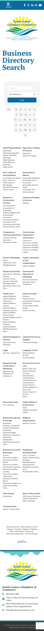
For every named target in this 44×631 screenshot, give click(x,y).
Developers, (7, 423)
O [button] (34, 120)
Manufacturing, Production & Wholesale (9, 366)
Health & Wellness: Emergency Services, (10, 309)
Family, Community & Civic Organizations (31, 260)
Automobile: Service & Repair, (30, 186)
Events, (5, 260)
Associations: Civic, (9, 222)
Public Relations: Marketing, (9, 163)
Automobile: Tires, (29, 190)
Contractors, (27, 240)
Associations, (7, 217)
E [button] (34, 109)
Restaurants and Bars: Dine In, (10, 480)
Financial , (6, 276)
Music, (5, 180)
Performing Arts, (8, 183)
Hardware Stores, (29, 299)
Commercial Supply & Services (31, 198)
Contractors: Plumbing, (31, 247)
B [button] (20, 109)
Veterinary (10, 405)
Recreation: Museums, (11, 187)
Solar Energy (8, 493)
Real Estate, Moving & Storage (11, 419)
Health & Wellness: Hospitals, (9, 323)
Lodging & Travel (30, 350)
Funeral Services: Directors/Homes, (29, 384)
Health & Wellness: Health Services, (12, 318)
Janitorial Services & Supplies (31, 338)
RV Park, (26, 355)
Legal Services (15, 353)
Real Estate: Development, (8, 438)
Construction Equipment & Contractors (28, 235)
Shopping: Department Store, (31, 468)
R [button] (25, 125)
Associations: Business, (11, 220)
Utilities (25, 412)
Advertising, (7, 151)
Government (27, 284)
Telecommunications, (30, 410)
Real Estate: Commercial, (11, 435)
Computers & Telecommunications (12, 233)
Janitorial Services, (9, 342)
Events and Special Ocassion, (29, 372)
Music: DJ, (11, 180)
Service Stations (28, 192)
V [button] (20, 130)
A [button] (16, 109)
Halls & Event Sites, (9, 263)
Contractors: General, (30, 243)
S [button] (29, 125)
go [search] (23, 100)
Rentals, (25, 458)
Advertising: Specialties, (11, 153)
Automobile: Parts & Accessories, (30, 181)
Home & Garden (30, 293)
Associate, (26, 280)
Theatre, (6, 190)
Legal (5, 350)
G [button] (21, 114)
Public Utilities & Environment (30, 403)
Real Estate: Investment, (11, 442)
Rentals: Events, (34, 458)
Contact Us (29, 531)
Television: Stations (10, 242)
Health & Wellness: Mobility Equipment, (10, 328)
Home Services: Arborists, (32, 301)
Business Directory (13, 527)
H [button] (26, 114)
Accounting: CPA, (9, 206)
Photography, (7, 185)
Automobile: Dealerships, (31, 178)
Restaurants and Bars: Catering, (10, 470)
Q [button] (21, 125)
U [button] (16, 130)
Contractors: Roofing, (30, 250)
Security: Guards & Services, (29, 393)
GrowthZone (30, 627)
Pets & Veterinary (10, 402)
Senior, (25, 408)
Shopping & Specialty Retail (29, 450)
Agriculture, (27, 153)
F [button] (16, 114)
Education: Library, (29, 282)
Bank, (5, 274)
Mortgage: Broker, (9, 283)
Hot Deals (17, 529)
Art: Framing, (7, 178)
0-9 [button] (8, 109)
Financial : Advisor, (9, 279)
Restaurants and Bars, (10, 458)
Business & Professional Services (8, 200)
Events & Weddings (11, 257)
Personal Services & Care (31, 364)
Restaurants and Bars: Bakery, (10, 461)
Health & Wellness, (9, 296)
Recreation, (37, 496)
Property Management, (11, 428)
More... (12, 190)
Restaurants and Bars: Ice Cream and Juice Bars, (12, 484)
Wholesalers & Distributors (8, 375)
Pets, (5, 405)
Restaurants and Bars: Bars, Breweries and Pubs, (12, 466)
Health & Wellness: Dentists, (9, 304)
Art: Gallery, (16, 178)
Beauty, (25, 369)
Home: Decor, (27, 303)
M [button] (25, 120)
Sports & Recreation (31, 493)
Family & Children (29, 266)
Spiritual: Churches (29, 423)
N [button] (30, 120)
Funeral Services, (28, 376)
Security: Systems (29, 310)
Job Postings (19, 531)
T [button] (34, 125)
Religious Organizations (29, 419)
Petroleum (6, 345)
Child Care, (32, 369)
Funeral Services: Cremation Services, (30, 379)
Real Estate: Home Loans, (12, 286)
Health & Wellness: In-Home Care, (30, 388)
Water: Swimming (29, 501)
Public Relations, (9, 160)
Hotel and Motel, (28, 353)
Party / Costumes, (29, 455)
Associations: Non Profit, (11, 224)
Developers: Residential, (11, 426)
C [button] (25, 109)
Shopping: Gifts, (28, 472)
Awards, (6, 155)
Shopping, (26, 460)
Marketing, (13, 155)
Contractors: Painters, (30, 245)
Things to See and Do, (30, 498)
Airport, (5, 509)
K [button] (15, 120)
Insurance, (6, 281)
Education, (34, 280)
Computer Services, (10, 238)
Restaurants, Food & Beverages (12, 450)
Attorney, (6, 353)
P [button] (16, 125)
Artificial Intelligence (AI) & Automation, (11, 214)
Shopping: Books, (29, 465)
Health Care (8, 293)
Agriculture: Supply (29, 156)
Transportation (10, 506)
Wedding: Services (9, 265)
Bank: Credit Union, (14, 274)
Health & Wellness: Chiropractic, (9, 300)
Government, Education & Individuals (28, 274)
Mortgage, (14, 281)
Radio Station (8, 167)
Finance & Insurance (11, 271)
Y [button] (34, 130)
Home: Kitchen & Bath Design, (30, 307)
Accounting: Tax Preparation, (8, 209)
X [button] (30, 130)
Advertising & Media (12, 148)
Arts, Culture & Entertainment (9, 173)
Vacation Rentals (28, 358)
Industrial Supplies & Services (12, 338)
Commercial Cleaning (30, 342)
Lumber (25, 252)
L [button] (20, 120)
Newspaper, (7, 158)
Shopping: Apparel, (29, 462)
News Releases (26, 527)
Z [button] (25, 135)
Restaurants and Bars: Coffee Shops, (10, 475)
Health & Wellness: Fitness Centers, (9, 314)
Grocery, (6, 455)
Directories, (7, 240)
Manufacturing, (8, 371)
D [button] (30, 109)
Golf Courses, (27, 496)
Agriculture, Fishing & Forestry (31, 149)
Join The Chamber (31, 534)
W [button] (25, 130)
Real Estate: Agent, (9, 433)
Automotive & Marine (29, 173)
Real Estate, (7, 430)
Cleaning (26, 203)
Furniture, (26, 296)
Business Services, (9, 227)
